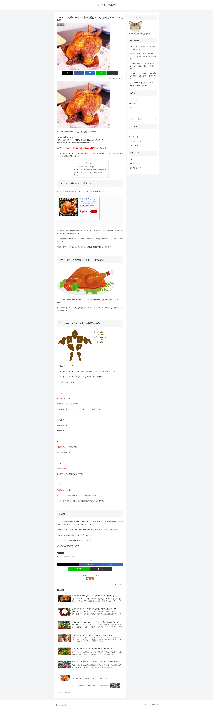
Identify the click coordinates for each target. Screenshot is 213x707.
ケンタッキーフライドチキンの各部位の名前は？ (90, 172)
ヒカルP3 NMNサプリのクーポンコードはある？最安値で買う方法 (142, 84)
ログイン (132, 132)
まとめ (77, 175)
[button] (112, 73)
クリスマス (61, 553)
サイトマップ (133, 163)
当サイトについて (135, 168)
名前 (73, 556)
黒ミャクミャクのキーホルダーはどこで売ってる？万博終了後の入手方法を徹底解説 (142, 56)
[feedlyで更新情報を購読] (88, 578)
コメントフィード (135, 141)
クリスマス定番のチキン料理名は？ (86, 167)
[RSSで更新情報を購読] (92, 578)
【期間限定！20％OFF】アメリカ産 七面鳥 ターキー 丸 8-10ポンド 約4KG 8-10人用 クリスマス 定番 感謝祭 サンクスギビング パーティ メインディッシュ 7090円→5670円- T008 (88, 201)
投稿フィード (133, 137)
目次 (87, 163)
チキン (67, 556)
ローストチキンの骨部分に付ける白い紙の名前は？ (90, 169)
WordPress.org (134, 145)
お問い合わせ (133, 159)
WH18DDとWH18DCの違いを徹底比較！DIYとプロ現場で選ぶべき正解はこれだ (142, 66)
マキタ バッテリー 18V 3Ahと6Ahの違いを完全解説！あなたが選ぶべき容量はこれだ (143, 75)
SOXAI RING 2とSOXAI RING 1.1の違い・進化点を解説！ (142, 48)
